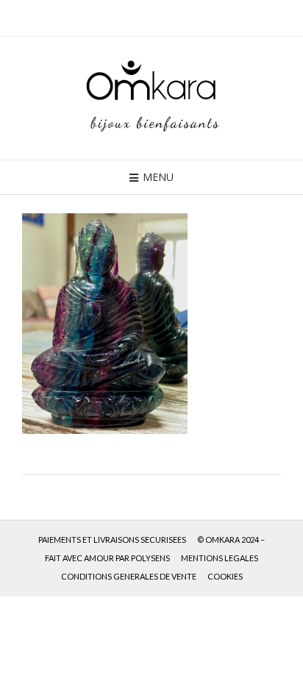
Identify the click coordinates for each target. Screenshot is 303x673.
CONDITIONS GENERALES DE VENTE (128, 576)
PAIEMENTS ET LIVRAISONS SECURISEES (112, 539)
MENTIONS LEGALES (219, 558)
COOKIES (225, 576)
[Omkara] (151, 98)
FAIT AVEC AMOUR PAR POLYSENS (107, 558)
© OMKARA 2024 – (231, 539)
